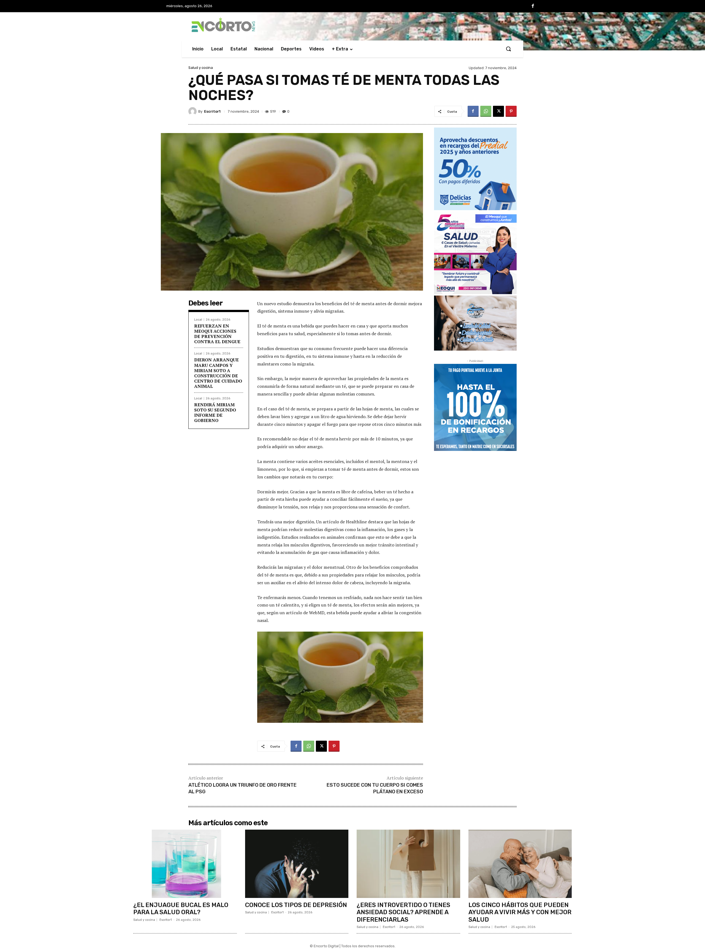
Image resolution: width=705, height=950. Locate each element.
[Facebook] (533, 6)
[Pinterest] (511, 111)
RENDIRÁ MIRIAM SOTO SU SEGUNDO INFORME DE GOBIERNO (215, 413)
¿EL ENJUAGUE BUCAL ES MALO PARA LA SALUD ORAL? (180, 908)
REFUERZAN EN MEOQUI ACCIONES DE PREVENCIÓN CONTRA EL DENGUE (217, 334)
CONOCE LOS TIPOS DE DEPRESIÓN (296, 905)
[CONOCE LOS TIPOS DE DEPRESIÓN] (297, 864)
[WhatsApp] (485, 111)
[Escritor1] (193, 111)
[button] (508, 48)
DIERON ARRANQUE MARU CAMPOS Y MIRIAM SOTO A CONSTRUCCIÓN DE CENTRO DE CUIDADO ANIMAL (218, 373)
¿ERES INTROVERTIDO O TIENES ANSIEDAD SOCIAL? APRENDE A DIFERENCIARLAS (403, 912)
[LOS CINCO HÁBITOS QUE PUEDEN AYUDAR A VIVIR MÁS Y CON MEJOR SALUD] (520, 864)
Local (198, 319)
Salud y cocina (200, 67)
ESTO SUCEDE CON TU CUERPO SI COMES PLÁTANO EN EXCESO (375, 788)
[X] (498, 111)
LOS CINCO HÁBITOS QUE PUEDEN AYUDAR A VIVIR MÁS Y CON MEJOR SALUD (519, 912)
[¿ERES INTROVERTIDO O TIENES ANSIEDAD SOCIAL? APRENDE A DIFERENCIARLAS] (408, 864)
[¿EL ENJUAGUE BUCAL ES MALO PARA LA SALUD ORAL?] (185, 864)
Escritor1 (212, 111)
